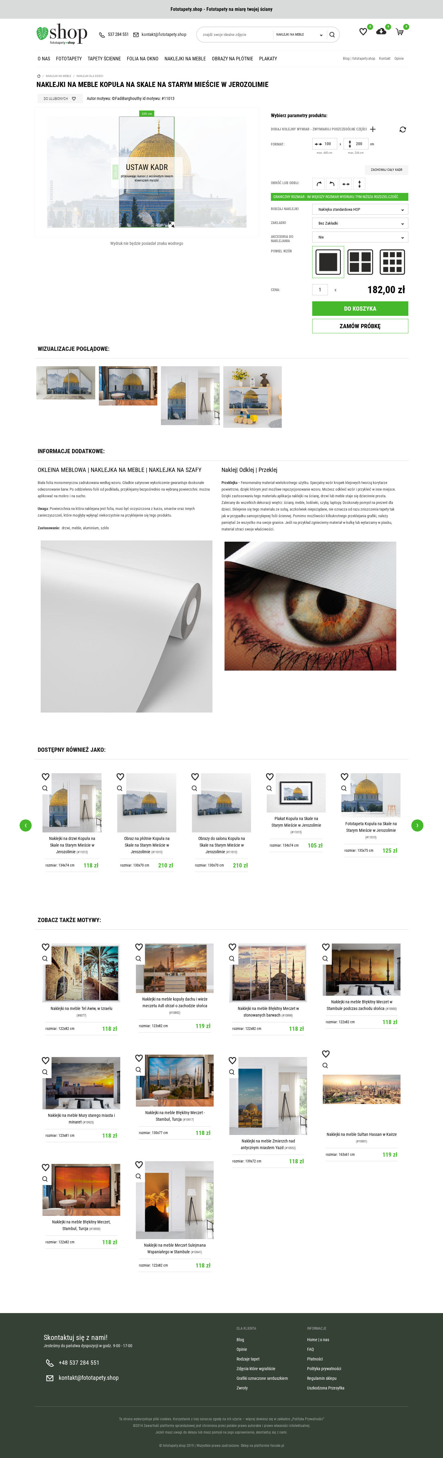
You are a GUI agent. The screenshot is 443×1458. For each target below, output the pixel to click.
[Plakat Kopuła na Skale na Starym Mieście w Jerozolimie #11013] (296, 793)
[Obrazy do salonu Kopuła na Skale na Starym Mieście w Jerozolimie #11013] (221, 802)
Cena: (275, 290)
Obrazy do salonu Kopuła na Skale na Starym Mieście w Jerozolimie (221, 845)
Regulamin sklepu (322, 1378)
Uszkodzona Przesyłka (325, 1388)
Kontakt (385, 58)
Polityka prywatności (324, 1368)
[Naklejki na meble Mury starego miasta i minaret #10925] (81, 1083)
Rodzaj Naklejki (285, 209)
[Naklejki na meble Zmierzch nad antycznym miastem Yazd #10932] (268, 1096)
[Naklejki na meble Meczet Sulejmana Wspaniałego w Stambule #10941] (175, 1200)
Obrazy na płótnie (232, 59)
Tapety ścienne (104, 59)
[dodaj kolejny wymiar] (325, 129)
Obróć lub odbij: (285, 183)
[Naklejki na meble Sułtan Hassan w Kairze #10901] (362, 1089)
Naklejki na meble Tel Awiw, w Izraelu (81, 1008)
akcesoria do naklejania (282, 239)
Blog (240, 1339)
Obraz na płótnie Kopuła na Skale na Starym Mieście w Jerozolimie (147, 845)
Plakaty (268, 59)
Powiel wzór (281, 251)
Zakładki (278, 223)
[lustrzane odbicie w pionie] (359, 184)
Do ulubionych (56, 99)
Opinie (399, 58)
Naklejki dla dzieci (90, 76)
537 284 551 (118, 34)
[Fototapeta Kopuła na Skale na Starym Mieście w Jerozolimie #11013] (371, 795)
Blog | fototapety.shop (359, 58)
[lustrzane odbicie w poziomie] (346, 184)
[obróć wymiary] (402, 129)
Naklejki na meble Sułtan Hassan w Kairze (362, 1134)
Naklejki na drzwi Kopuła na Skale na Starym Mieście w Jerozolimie (72, 845)
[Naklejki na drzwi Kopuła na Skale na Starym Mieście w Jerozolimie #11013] (72, 802)
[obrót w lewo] (332, 184)
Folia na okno (143, 59)
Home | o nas (318, 1339)
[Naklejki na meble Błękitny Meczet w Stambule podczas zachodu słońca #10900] (362, 970)
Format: (277, 144)
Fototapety (69, 59)
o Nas (44, 59)
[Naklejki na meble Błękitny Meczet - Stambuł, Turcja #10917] (175, 1081)
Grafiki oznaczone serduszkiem (262, 1378)
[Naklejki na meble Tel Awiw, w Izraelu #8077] (81, 973)
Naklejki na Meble (185, 59)
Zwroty (242, 1388)
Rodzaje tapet (248, 1359)
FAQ (310, 1349)
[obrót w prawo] (319, 184)
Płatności (315, 1359)
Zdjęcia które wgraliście (256, 1368)
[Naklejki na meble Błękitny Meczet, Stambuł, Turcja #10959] (81, 1190)
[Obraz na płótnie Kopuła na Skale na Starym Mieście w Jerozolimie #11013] (146, 802)
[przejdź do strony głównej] (62, 33)
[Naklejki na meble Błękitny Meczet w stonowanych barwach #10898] (268, 973)
